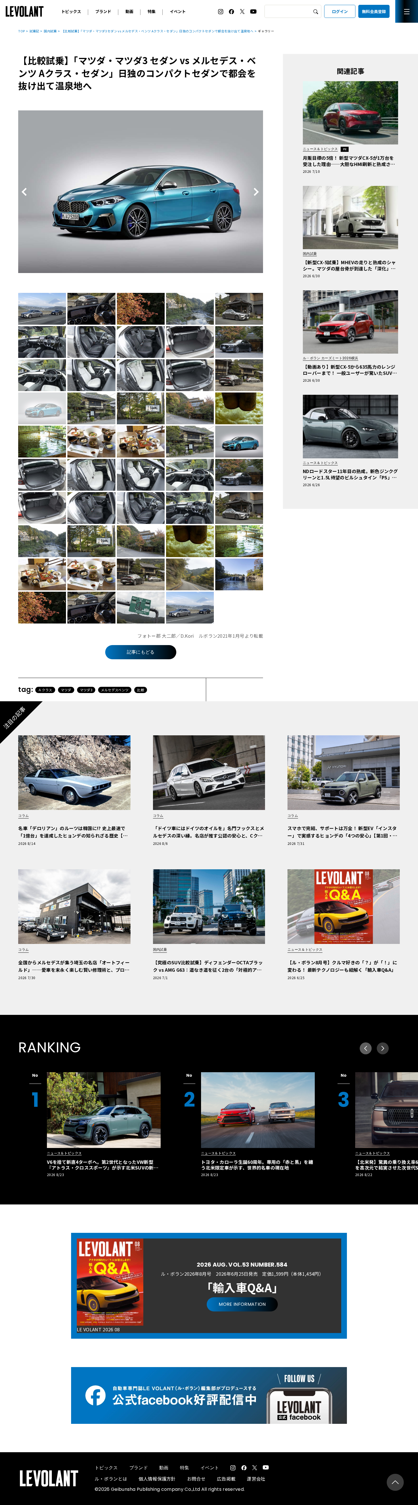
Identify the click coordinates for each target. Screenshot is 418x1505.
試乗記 (34, 31)
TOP (21, 31)
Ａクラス (45, 689)
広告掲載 (226, 1478)
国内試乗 (50, 31)
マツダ (66, 689)
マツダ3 (86, 689)
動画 (129, 11)
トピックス (71, 11)
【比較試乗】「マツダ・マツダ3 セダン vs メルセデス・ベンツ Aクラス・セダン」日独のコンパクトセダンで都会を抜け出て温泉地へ (157, 31)
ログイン (340, 11)
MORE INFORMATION (242, 1304)
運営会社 (256, 1478)
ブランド (103, 11)
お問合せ (196, 1478)
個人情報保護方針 (157, 1478)
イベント (178, 11)
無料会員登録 (374, 11)
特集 (152, 11)
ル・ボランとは (111, 1478)
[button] (383, 1048)
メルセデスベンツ (115, 689)
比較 (140, 689)
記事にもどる (141, 652)
